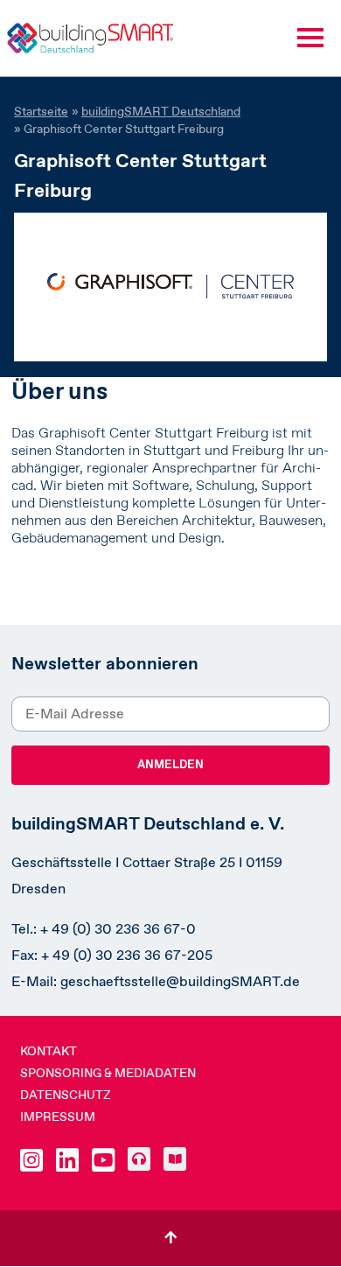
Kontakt (48, 1051)
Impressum (57, 1116)
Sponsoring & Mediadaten (108, 1073)
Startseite (41, 111)
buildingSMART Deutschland (160, 111)
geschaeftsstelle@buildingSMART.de (180, 981)
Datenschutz (65, 1094)
